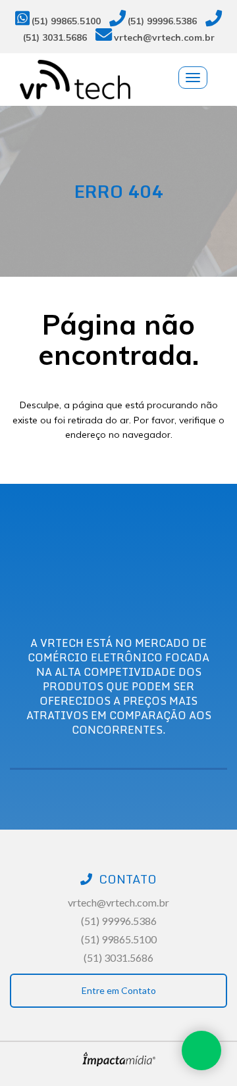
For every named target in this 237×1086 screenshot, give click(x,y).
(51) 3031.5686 (55, 37)
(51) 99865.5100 (66, 20)
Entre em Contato (119, 990)
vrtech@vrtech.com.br (164, 37)
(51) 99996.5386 (162, 20)
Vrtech (128, 79)
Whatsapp (201, 1050)
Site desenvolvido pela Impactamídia (118, 1059)
